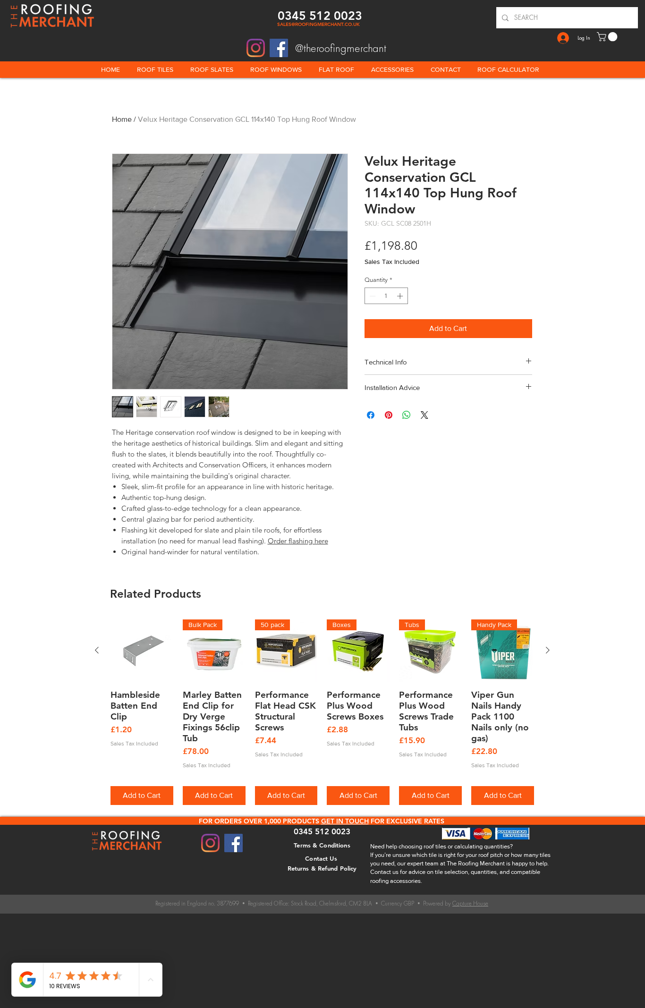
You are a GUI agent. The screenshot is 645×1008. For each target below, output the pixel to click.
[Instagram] (255, 48)
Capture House (470, 903)
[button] (608, 37)
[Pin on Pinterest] (388, 415)
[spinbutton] (386, 296)
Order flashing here (298, 540)
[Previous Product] (96, 650)
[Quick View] (141, 650)
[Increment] (401, 296)
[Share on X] (424, 415)
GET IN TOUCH (345, 821)
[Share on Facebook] (370, 415)
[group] (322, 712)
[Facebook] (279, 48)
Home (122, 119)
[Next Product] (547, 650)
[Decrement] (371, 296)
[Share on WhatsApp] (406, 415)
